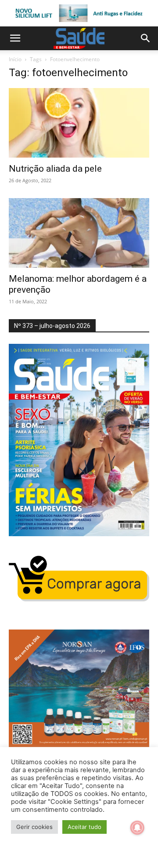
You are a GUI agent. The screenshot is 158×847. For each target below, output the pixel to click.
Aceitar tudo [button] (84, 826)
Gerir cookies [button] (34, 826)
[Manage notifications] (137, 828)
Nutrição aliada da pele (55, 168)
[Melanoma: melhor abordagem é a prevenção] (79, 233)
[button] (15, 38)
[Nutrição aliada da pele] (79, 123)
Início (15, 59)
